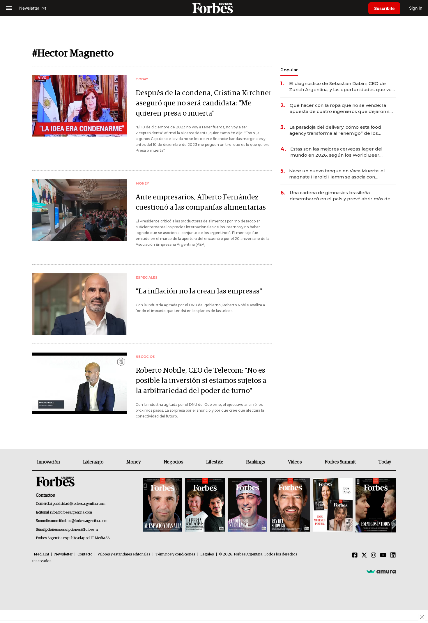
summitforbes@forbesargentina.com (78, 521)
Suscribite (384, 8)
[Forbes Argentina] (214, 8)
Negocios (173, 462)
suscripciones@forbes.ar (78, 530)
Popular (289, 69)
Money (133, 462)
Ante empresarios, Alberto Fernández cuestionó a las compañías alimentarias (201, 202)
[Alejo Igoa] (247, 505)
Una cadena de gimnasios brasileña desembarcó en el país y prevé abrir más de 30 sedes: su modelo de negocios (340, 196)
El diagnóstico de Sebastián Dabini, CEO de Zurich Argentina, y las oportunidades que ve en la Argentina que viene (340, 87)
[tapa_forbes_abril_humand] (205, 505)
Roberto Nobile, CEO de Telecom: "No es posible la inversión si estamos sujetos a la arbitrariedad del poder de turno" (201, 380)
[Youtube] (383, 555)
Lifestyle (214, 462)
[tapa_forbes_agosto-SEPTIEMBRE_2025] (375, 505)
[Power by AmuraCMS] (381, 571)
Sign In (415, 8)
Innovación (48, 462)
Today (385, 462)
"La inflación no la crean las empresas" (199, 291)
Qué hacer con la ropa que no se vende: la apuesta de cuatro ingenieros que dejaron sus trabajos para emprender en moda (342, 108)
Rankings (255, 462)
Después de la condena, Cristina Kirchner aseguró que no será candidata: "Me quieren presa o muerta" (204, 103)
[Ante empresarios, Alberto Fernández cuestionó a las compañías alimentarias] (79, 210)
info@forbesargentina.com (71, 512)
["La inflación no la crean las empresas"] (79, 304)
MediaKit (41, 554)
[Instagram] (373, 555)
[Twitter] (364, 555)
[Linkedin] (393, 555)
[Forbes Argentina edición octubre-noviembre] (333, 505)
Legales (207, 554)
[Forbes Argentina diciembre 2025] (290, 505)
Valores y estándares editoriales (124, 554)
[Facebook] (355, 555)
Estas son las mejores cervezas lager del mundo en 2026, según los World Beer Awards (336, 152)
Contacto (85, 554)
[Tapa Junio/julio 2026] (162, 505)
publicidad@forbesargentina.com (79, 504)
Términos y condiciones (175, 554)
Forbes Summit (340, 462)
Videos (295, 462)
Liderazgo (93, 462)
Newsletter (63, 554)
